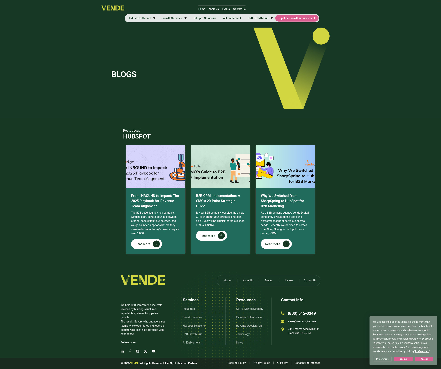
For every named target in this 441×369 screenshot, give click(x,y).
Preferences (382, 359)
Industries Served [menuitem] (140, 18)
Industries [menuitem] (189, 308)
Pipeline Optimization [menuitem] (249, 317)
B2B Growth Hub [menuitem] (258, 18)
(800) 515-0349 (302, 313)
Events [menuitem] (226, 9)
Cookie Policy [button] (398, 347)
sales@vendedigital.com (302, 321)
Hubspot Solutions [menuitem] (194, 325)
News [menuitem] (239, 342)
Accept (424, 359)
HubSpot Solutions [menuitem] (204, 18)
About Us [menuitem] (214, 9)
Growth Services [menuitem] (171, 18)
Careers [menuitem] (289, 280)
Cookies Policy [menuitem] (237, 363)
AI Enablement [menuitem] (232, 18)
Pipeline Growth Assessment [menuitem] (297, 18)
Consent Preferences (307, 363)
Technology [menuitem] (243, 334)
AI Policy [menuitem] (282, 363)
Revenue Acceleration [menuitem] (249, 325)
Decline (403, 359)
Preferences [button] (422, 351)
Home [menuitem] (201, 9)
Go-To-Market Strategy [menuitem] (249, 308)
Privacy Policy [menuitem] (261, 363)
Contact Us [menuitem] (239, 9)
